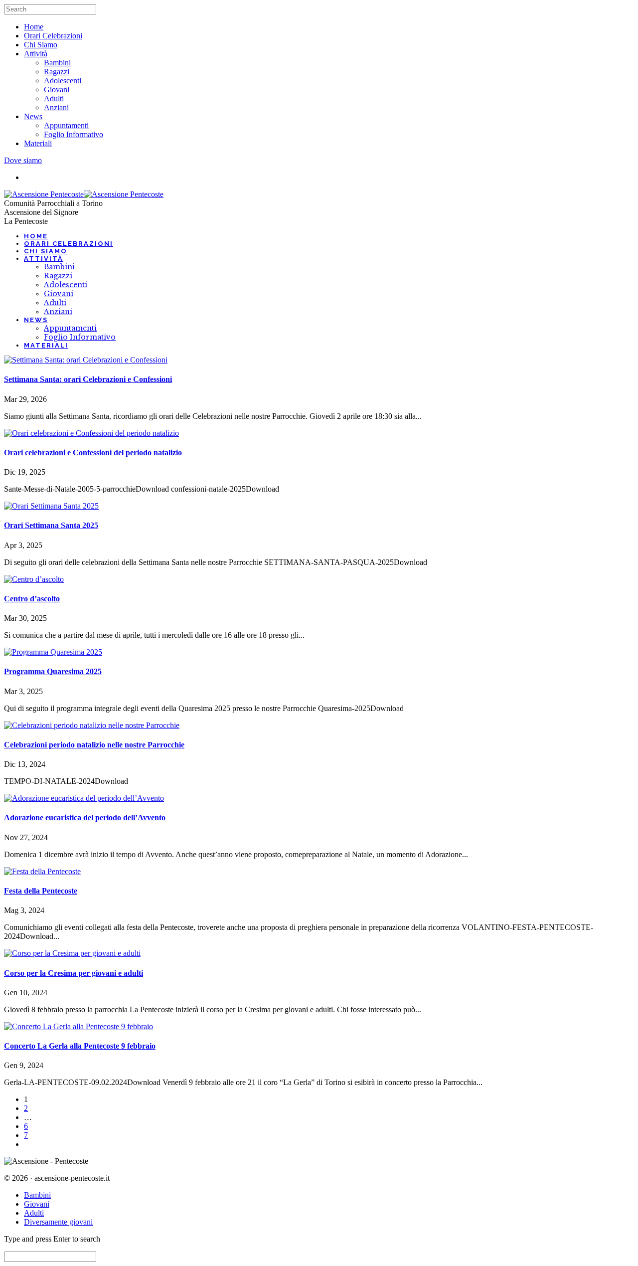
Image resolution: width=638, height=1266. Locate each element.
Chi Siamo (40, 44)
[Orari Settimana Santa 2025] (51, 506)
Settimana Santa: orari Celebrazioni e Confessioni (88, 379)
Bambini (57, 62)
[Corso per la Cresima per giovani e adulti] (72, 953)
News (33, 116)
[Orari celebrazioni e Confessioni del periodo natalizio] (91, 433)
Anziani (56, 107)
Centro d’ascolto (32, 598)
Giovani (56, 89)
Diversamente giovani (58, 1222)
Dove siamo (23, 160)
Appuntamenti (66, 125)
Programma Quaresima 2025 (53, 671)
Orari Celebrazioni (53, 35)
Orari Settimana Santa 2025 (51, 525)
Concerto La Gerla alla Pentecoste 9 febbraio (80, 1046)
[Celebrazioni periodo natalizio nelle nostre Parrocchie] (91, 725)
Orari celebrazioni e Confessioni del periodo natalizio (93, 452)
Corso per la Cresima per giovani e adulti (73, 973)
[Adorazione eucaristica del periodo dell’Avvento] (84, 798)
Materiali (38, 143)
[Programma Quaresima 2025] (53, 652)
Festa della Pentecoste (40, 891)
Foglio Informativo (73, 134)
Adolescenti (62, 80)
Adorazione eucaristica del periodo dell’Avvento (84, 817)
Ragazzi (56, 71)
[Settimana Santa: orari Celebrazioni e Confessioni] (85, 360)
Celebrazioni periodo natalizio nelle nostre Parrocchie (94, 744)
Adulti (54, 98)
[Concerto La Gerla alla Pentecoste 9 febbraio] (78, 1026)
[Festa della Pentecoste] (42, 871)
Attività (35, 53)
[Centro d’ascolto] (34, 579)
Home (33, 26)
